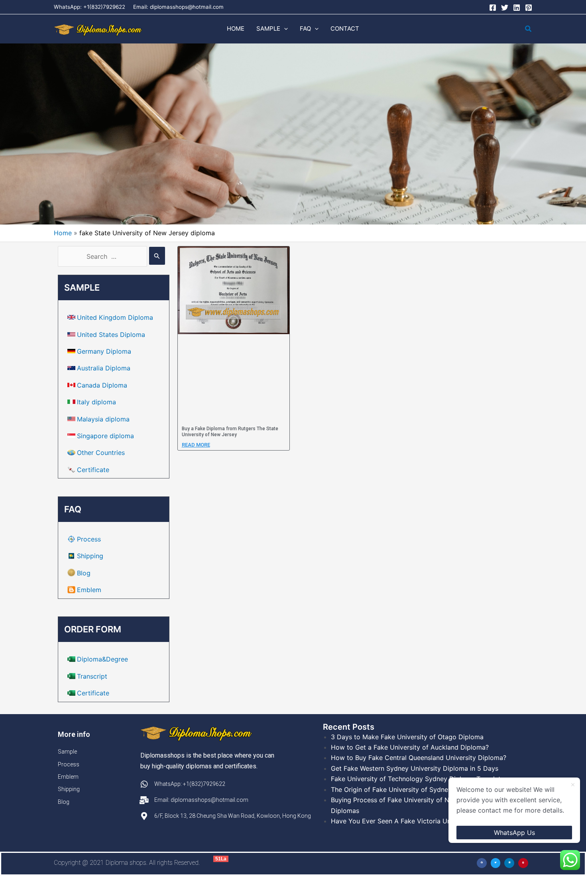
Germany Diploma (104, 351)
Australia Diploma (103, 368)
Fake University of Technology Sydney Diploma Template (417, 779)
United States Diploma (111, 335)
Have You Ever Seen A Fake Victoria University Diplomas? (418, 821)
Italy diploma (96, 402)
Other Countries (101, 453)
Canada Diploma (102, 385)
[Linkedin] (516, 7)
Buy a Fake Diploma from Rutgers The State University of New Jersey (230, 432)
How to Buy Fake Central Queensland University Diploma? (418, 758)
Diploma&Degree (102, 659)
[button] (284, 29)
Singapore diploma (105, 436)
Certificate (93, 470)
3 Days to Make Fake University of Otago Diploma (407, 737)
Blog (83, 573)
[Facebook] (492, 7)
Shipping (90, 556)
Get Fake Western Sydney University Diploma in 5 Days (414, 768)
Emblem (89, 590)
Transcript (92, 676)
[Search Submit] (157, 256)
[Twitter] (504, 7)
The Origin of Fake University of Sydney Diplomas (406, 789)
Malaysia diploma (103, 419)
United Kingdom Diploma (115, 317)
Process (89, 539)
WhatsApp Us (514, 833)
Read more (196, 445)
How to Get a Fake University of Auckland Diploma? (410, 747)
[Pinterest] (528, 7)
